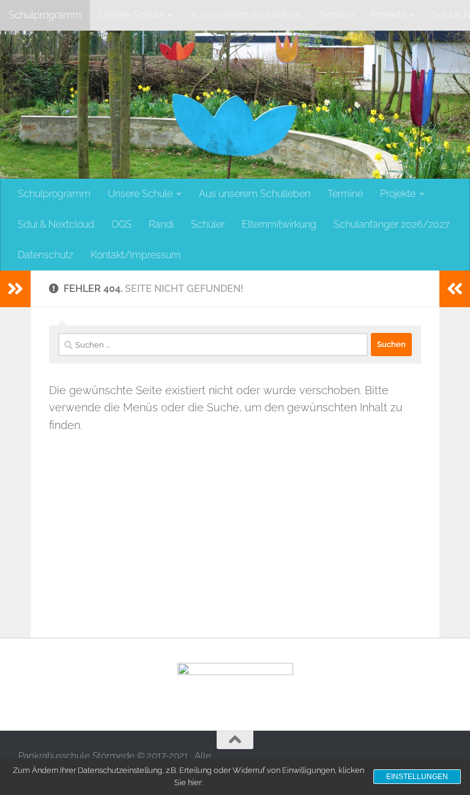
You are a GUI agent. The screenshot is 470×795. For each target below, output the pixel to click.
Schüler (208, 224)
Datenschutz (45, 255)
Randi (161, 224)
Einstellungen (417, 776)
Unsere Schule (131, 15)
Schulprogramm (45, 15)
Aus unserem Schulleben (245, 15)
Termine (336, 15)
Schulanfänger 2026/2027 (392, 224)
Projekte (388, 15)
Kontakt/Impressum (136, 255)
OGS (121, 224)
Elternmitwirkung (279, 224)
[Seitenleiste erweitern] (15, 289)
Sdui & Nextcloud (56, 224)
